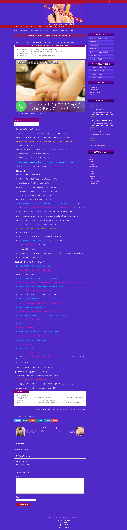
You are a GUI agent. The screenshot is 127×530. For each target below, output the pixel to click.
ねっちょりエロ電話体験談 (45, 26)
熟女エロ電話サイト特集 (28, 26)
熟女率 (91, 159)
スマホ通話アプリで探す (97, 74)
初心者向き (92, 176)
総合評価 (91, 157)
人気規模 (91, 178)
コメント (18, 476)
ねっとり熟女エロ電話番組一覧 (98, 38)
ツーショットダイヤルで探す (98, 67)
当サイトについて (60, 26)
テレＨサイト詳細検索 (96, 59)
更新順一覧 (95, 48)
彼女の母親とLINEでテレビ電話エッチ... (102, 134)
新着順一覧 (94, 45)
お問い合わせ (93, 94)
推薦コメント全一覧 (94, 92)
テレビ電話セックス (94, 166)
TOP (50, 517)
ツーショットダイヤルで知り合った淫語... (102, 123)
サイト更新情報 (93, 90)
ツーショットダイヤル (53, 409)
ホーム (16, 26)
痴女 (84, 409)
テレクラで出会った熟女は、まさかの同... (102, 145)
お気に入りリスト (95, 55)
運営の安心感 (93, 183)
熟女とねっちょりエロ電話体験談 (99, 52)
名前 (50, 497)
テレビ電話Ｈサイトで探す (97, 70)
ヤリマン (73, 409)
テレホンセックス (94, 164)
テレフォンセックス (65, 409)
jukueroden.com (63, 525)
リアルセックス (93, 169)
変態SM (91, 174)
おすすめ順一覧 (94, 41)
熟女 (81, 409)
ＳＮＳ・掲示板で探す (96, 77)
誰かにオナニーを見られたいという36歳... (102, 112)
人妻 (78, 409)
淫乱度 (91, 171)
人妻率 (91, 161)
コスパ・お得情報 (94, 181)
